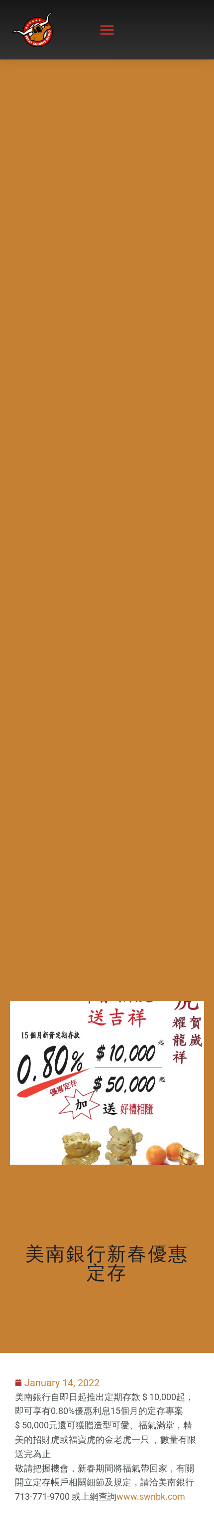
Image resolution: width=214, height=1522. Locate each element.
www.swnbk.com (150, 1496)
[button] (107, 29)
